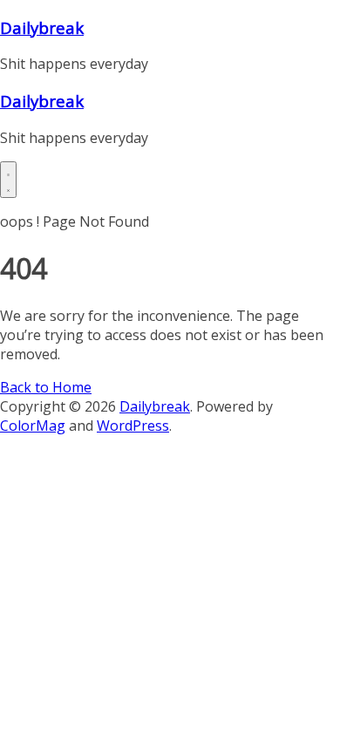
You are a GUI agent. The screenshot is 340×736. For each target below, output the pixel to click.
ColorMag (32, 425)
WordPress (133, 425)
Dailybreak (42, 27)
